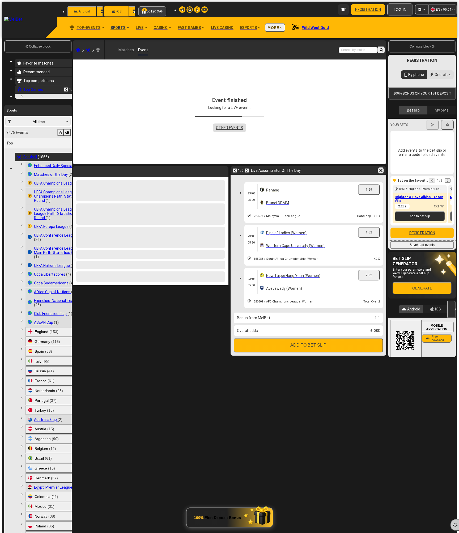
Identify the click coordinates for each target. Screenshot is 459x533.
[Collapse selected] (60, 165)
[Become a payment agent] (343, 9)
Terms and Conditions (424, 154)
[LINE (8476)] (78, 50)
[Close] (451, 397)
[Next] (247, 170)
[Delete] (381, 170)
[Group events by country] (67, 165)
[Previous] (66, 89)
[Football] (88, 50)
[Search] (381, 49)
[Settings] (421, 10)
